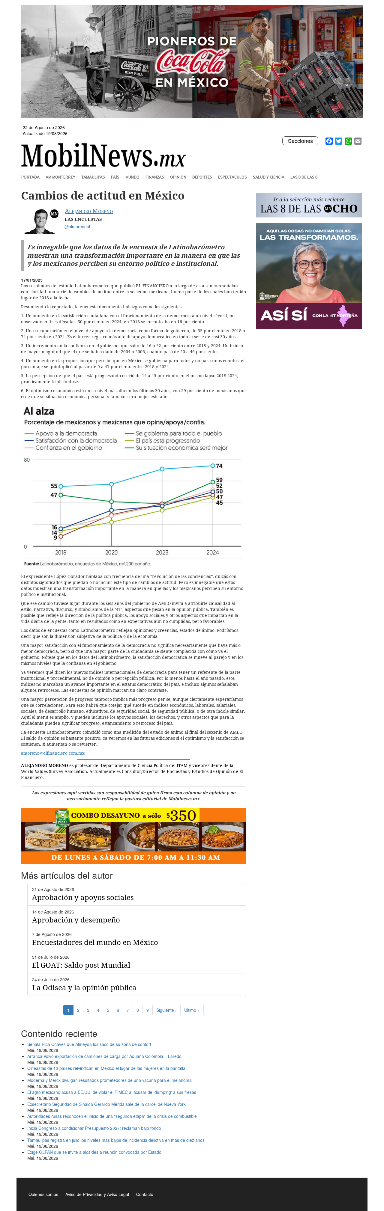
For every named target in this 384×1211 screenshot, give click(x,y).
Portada (30, 177)
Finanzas (155, 177)
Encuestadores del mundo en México (95, 942)
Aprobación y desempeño (76, 919)
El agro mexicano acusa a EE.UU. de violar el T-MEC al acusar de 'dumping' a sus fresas (111, 1092)
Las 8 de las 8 (303, 177)
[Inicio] (106, 155)
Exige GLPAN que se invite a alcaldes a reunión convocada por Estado (94, 1152)
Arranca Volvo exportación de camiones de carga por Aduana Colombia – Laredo (104, 1056)
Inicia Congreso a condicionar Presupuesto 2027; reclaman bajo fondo (94, 1128)
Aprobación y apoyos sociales (83, 897)
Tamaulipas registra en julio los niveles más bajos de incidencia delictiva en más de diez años (116, 1140)
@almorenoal (77, 226)
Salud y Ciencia (268, 177)
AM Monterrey (60, 177)
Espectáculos (232, 177)
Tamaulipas (93, 177)
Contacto (144, 1194)
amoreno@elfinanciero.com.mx (53, 753)
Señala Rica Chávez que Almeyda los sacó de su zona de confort (89, 1044)
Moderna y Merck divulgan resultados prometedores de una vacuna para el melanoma (109, 1080)
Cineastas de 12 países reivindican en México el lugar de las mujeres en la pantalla (106, 1068)
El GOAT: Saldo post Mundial (81, 965)
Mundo (132, 177)
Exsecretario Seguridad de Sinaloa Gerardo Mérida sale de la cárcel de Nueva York (106, 1104)
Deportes (202, 177)
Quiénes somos (43, 1194)
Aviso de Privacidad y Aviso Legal (97, 1194)
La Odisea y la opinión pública (84, 987)
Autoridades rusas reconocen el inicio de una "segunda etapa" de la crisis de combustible (112, 1116)
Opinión (178, 177)
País (115, 177)
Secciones (300, 140)
